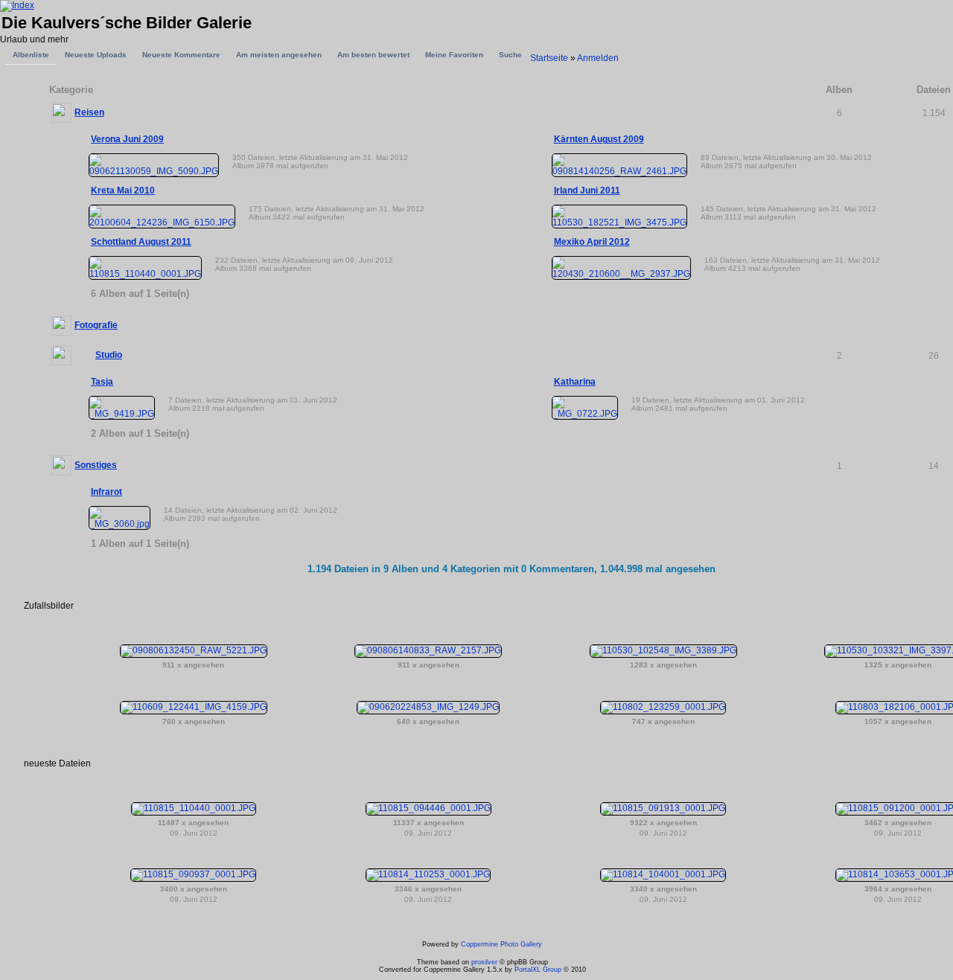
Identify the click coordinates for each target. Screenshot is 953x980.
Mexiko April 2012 (592, 242)
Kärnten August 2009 (599, 139)
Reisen (89, 112)
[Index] (17, 5)
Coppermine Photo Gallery (501, 944)
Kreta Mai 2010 (123, 190)
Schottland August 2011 (141, 242)
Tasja (102, 382)
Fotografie (96, 325)
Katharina (575, 382)
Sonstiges (95, 465)
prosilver (484, 962)
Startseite (549, 58)
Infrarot (106, 492)
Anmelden (598, 58)
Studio (108, 355)
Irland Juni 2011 (587, 190)
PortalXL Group (537, 969)
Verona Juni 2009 (127, 139)
